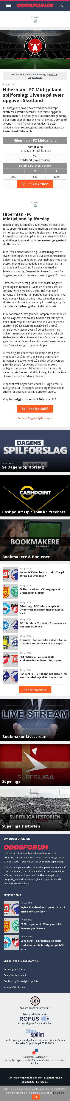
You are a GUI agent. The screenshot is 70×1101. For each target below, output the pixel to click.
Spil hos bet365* (35, 184)
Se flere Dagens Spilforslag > (35, 418)
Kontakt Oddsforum (14, 987)
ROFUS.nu (42, 1082)
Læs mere (58, 1092)
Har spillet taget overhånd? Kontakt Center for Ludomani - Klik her (35, 1062)
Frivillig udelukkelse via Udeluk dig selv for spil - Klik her (35, 1019)
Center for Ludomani (15, 975)
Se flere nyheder (35, 690)
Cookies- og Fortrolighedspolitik (21, 981)
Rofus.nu (53, 74)
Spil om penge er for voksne (35, 1008)
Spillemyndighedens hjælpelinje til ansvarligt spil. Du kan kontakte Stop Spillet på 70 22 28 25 (35, 1042)
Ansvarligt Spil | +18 (14, 969)
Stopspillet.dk (35, 77)
